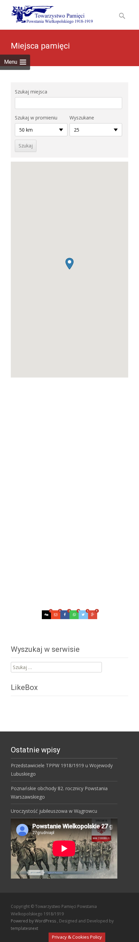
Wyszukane (82, 117)
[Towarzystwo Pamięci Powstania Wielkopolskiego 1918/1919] (47, 13)
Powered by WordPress (34, 921)
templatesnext (24, 928)
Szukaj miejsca (31, 91)
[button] (69, 263)
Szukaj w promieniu (36, 117)
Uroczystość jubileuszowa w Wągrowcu (54, 811)
